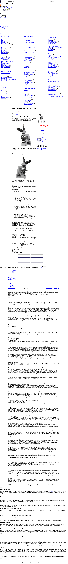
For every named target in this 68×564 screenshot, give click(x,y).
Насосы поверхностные (28, 79)
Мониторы (26, 93)
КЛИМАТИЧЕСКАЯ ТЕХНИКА (30, 52)
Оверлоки (26, 44)
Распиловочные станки (52, 88)
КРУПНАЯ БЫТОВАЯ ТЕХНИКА (7, 61)
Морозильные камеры (5, 63)
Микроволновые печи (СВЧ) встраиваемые (8, 79)
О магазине (2, 27)
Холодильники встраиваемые (6, 85)
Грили (2, 40)
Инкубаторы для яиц (27, 71)
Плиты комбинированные (5, 65)
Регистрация (10, 275)
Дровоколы (50, 83)
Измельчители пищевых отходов (6, 77)
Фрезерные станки (51, 92)
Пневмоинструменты (52, 67)
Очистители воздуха (27, 59)
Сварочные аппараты (52, 69)
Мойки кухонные (4, 80)
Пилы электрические (52, 65)
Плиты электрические (5, 66)
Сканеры (25, 102)
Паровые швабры (51, 38)
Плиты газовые (4, 64)
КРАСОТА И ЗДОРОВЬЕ (28, 36)
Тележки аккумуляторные (52, 73)
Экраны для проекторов (28, 104)
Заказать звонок (3, 17)
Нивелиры (50, 61)
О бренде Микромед (15, 114)
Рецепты (12, 272)
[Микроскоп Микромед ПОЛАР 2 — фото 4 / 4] (41, 122)
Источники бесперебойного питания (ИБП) (31, 92)
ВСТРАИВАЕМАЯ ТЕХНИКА (6, 71)
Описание (14, 112)
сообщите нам (39, 255)
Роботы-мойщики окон (52, 42)
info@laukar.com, (51, 491)
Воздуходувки (26, 67)
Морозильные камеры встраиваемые (7, 81)
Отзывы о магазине (14, 270)
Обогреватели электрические (29, 58)
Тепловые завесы (27, 61)
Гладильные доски (4, 39)
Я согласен (44, 266)
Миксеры (3, 45)
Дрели (49, 55)
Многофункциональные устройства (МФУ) (31, 98)
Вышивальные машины (28, 43)
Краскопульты (50, 58)
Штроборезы (50, 77)
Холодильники (3, 69)
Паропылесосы (51, 39)
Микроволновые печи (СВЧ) (6, 44)
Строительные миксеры (52, 70)
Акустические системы (5, 94)
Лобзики (49, 60)
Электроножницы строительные (53, 79)
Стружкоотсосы (51, 72)
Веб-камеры (26, 90)
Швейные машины (27, 45)
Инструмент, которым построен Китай (41, 139)
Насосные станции (27, 78)
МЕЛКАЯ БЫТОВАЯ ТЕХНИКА (7, 36)
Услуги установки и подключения (54, 97)
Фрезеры (49, 76)
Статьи (12, 273)
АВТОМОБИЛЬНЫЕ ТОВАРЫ (29, 47)
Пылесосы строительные (28, 82)
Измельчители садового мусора (29, 70)
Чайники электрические (5, 58)
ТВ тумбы (3, 90)
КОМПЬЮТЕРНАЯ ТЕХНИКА (29, 88)
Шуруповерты (50, 78)
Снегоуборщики (27, 84)
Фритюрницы (3, 56)
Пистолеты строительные (52, 66)
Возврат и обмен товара (12, 279)
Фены (25, 38)
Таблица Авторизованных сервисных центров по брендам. (42, 149)
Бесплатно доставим (3, 5)
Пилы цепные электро (52, 64)
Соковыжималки (4, 53)
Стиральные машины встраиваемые (7, 84)
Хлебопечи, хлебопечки (5, 57)
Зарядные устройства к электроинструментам (56, 56)
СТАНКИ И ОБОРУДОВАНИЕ (53, 81)
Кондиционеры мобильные (29, 56)
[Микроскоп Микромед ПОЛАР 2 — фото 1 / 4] (41, 119)
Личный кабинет (11, 276)
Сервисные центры (14, 269)
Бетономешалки (51, 49)
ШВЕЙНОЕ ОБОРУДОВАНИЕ (29, 42)
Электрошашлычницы (5, 59)
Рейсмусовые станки (52, 89)
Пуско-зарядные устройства (29, 49)
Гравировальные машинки (52, 53)
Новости (12, 271)
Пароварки (3, 50)
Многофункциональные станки (53, 86)
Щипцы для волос (27, 39)
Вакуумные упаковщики (5, 38)
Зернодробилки (27, 69)
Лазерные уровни (51, 59)
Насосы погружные (27, 80)
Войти (11, 7)
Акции (1, 31)
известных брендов (49, 288)
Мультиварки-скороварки (5, 47)
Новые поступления (3, 28)
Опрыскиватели (27, 81)
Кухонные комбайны (4, 43)
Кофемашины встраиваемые (6, 78)
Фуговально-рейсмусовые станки (54, 93)
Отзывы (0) (26, 112)
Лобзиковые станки (51, 85)
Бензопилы (50, 48)
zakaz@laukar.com (3, 3)
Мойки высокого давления (28, 74)
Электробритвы (27, 40)
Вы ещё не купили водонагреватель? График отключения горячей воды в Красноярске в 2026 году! (42, 136)
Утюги (2, 55)
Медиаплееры (3, 89)
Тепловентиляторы (27, 60)
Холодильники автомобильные (29, 50)
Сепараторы (26, 83)
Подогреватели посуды (5, 82)
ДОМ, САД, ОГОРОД (28, 64)
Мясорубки (3, 48)
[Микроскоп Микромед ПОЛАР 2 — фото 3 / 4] (38, 122)
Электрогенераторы (27, 86)
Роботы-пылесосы (51, 43)
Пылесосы (50, 40)
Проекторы (26, 101)
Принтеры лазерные (27, 99)
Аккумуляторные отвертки (53, 46)
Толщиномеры (50, 75)
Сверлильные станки (52, 90)
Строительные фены (51, 71)
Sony (58, 288)
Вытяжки (3, 75)
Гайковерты (50, 52)
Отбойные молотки (51, 62)
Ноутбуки (26, 94)
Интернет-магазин (11, 288)
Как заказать (2, 29)
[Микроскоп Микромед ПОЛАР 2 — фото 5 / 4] (44, 122)
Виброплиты (50, 50)
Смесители (3, 83)
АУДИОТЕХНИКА (4, 93)
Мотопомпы (26, 77)
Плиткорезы (50, 87)
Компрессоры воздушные (52, 57)
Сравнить (42, 130)
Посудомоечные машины (5, 67)
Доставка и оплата (11, 278)
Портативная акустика (5, 97)
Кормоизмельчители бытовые (29, 72)
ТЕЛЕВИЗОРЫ (4, 87)
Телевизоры (3, 91)
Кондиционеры (26, 55)
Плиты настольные (4, 52)
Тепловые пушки (27, 62)
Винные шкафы (4, 62)
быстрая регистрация (4, 7)
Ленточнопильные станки (52, 84)
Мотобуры (26, 76)
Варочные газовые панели (5, 73)
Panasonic (55, 288)
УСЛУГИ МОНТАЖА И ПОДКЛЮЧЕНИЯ (55, 96)
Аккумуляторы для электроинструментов (55, 47)
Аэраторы (26, 66)
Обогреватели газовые (28, 57)
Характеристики (20, 112)
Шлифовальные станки (52, 94)
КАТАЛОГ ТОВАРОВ (4, 26)
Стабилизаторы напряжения (29, 103)
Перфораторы (50, 63)
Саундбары (3, 98)
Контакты (12, 282)
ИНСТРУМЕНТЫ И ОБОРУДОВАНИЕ (55, 45)
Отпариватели (3, 49)
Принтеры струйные (27, 100)
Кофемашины (3, 42)
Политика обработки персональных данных (15, 296)
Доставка (2, 30)
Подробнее (40, 267)
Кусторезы (26, 73)
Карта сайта (12, 286)
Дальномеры (50, 54)
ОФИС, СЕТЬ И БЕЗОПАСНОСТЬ (30, 97)
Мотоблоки (26, 75)
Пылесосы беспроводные (52, 41)
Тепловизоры (50, 74)
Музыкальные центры (5, 96)
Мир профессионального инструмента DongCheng (41, 141)
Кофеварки (3, 41)
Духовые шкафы (4, 76)
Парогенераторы (4, 51)
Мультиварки (3, 46)
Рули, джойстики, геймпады (29, 95)
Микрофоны (3, 95)
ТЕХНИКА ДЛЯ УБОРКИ (53, 37)
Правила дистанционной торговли (13, 284)
